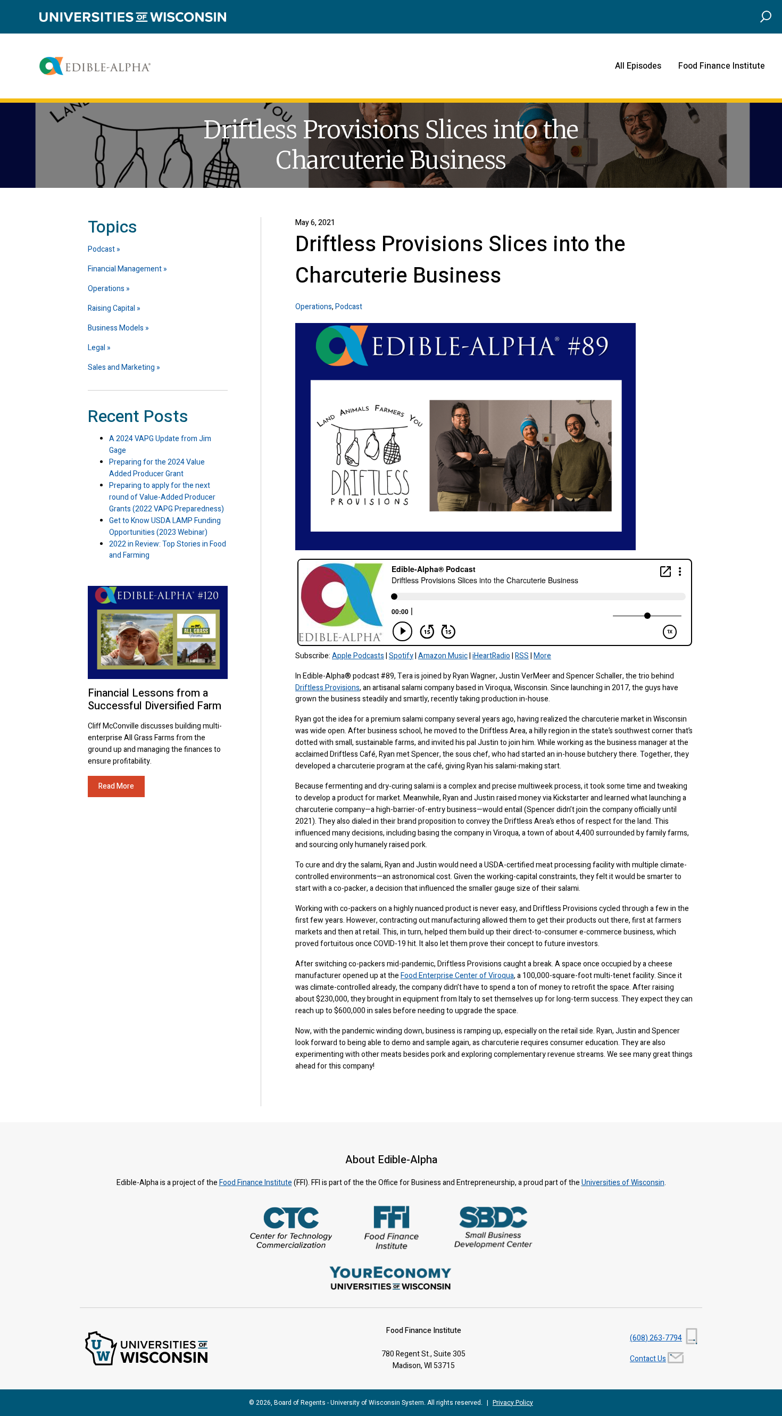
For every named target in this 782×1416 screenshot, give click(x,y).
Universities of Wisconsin (622, 1182)
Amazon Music (443, 655)
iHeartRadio (491, 655)
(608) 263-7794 (656, 1338)
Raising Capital (111, 308)
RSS (522, 655)
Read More (116, 786)
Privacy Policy (513, 1402)
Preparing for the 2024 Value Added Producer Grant (157, 468)
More (542, 655)
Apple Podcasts (358, 655)
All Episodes (638, 66)
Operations (313, 306)
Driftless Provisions (327, 687)
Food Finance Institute (721, 66)
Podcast (348, 306)
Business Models (116, 328)
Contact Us (648, 1358)
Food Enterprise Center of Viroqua (457, 975)
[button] (765, 16)
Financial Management (125, 269)
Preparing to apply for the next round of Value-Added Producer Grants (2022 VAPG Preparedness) (166, 497)
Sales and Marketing (121, 367)
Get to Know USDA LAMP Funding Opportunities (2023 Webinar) (165, 526)
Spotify (401, 655)
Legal (96, 347)
